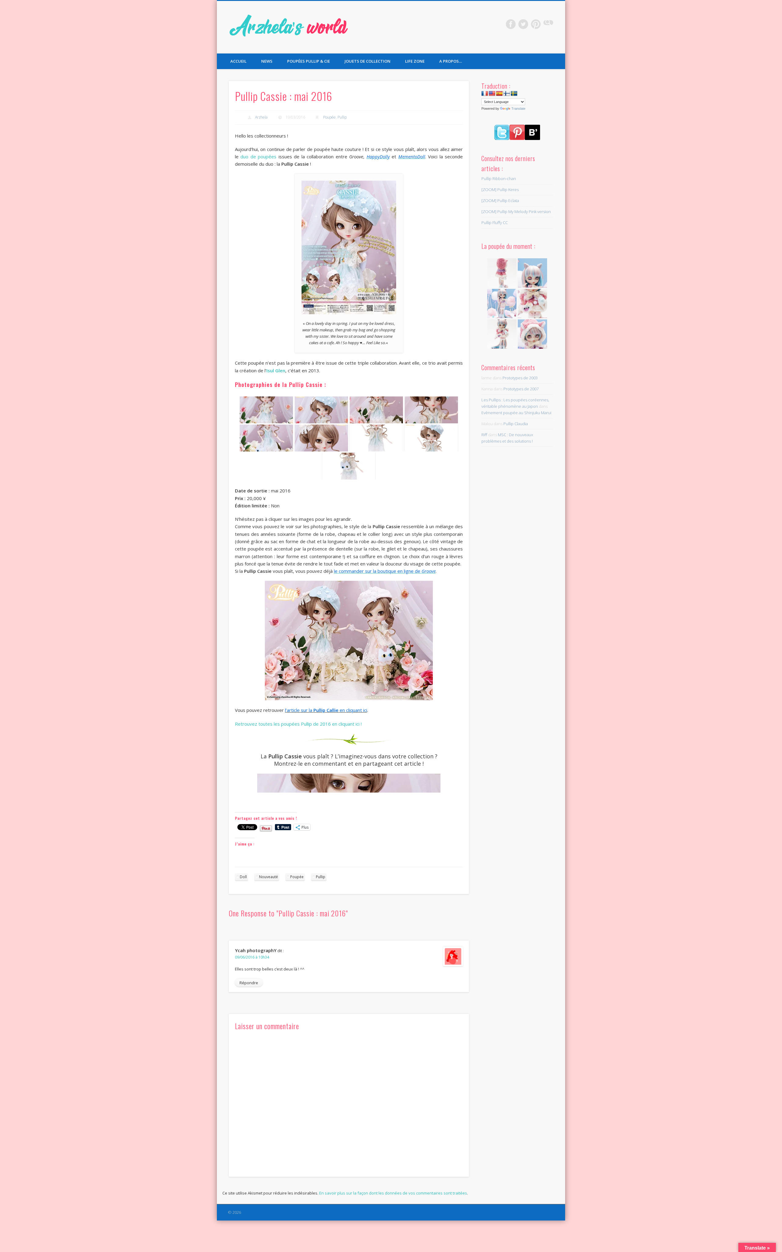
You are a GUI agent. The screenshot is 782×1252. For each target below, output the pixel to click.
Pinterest (536, 24)
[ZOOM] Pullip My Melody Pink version (516, 211)
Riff (484, 434)
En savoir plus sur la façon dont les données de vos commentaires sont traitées (393, 1193)
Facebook (511, 24)
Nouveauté (268, 876)
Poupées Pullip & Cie (308, 61)
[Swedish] (514, 94)
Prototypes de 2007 (521, 389)
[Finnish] (506, 94)
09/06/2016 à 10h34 (252, 957)
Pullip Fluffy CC (494, 222)
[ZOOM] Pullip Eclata (500, 200)
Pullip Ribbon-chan (498, 178)
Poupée (329, 117)
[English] (492, 94)
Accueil (238, 61)
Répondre (248, 982)
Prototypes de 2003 (520, 378)
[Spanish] (499, 94)
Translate (518, 108)
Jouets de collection (367, 61)
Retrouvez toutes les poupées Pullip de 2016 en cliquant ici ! (298, 724)
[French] (484, 94)
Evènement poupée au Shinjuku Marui (516, 412)
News (266, 61)
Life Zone (415, 61)
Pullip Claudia (515, 423)
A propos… (450, 61)
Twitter (523, 24)
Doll (243, 876)
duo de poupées (258, 156)
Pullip (342, 117)
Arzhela (261, 117)
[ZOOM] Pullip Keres (500, 189)
